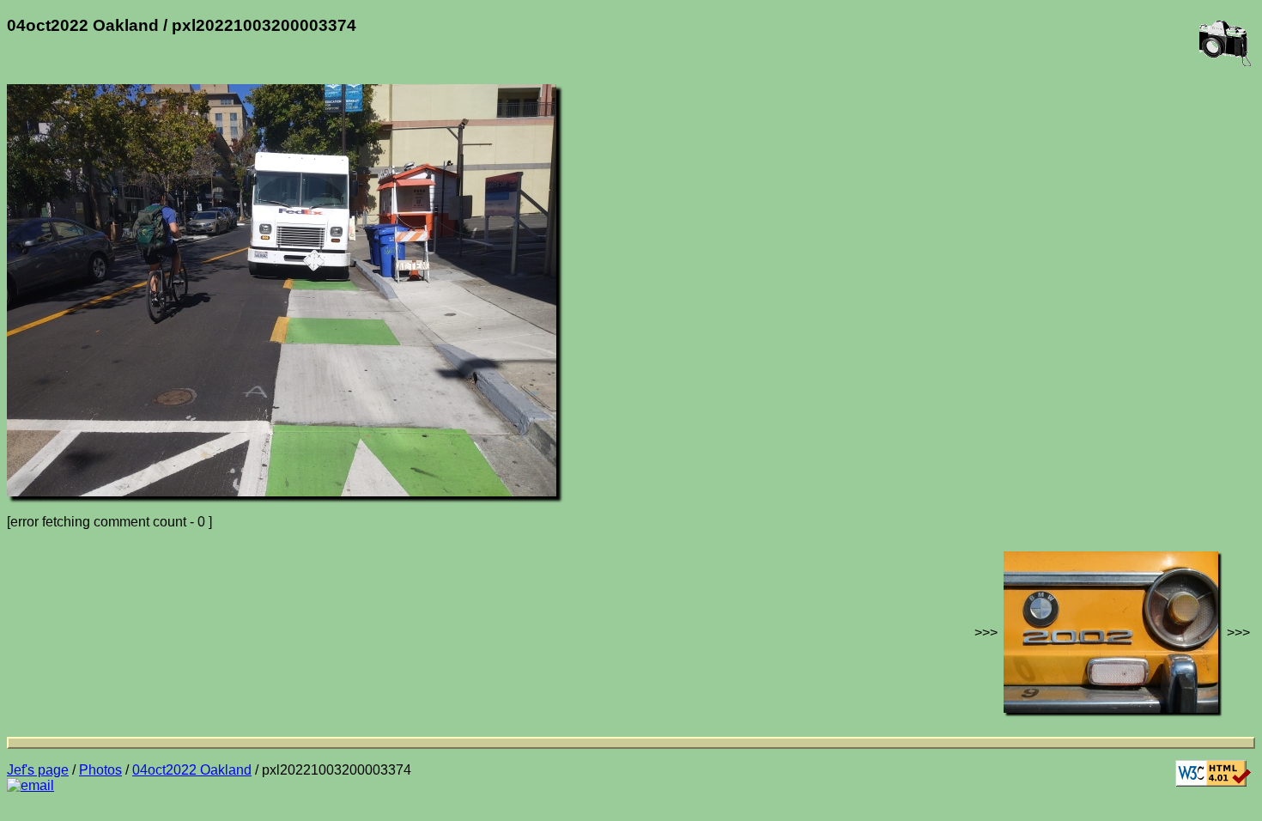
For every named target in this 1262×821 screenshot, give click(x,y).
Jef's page (38, 770)
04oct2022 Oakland (192, 770)
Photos (100, 770)
